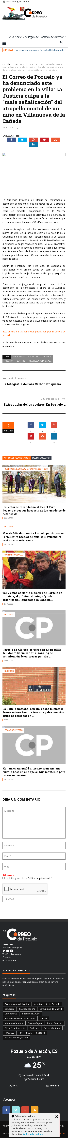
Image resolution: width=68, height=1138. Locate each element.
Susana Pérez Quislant (16, 1037)
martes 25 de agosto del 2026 (17, 1)
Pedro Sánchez (55, 1023)
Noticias (7, 59)
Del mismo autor (41, 457)
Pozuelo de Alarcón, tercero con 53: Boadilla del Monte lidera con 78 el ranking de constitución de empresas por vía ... (31, 653)
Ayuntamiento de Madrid (17, 1004)
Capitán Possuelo (13, 554)
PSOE (29, 1032)
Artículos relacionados (17, 457)
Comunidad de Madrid (50, 1008)
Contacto (6, 957)
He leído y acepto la (29, 878)
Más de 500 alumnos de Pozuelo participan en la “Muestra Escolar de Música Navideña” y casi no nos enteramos (33, 537)
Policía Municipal (52, 1027)
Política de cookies (33, 1134)
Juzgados (46, 356)
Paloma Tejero (35, 1023)
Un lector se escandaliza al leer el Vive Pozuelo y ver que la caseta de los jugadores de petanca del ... (34, 510)
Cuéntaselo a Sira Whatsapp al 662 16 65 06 (26, 469)
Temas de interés (13, 730)
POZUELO (8, 361)
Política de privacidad (39, 878)
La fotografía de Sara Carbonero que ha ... (33, 384)
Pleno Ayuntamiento (15, 1027)
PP (20, 1032)
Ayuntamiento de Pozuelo (25, 356)
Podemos (34, 1027)
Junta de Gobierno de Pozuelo (20, 1018)
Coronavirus (11, 1013)
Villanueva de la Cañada (40, 361)
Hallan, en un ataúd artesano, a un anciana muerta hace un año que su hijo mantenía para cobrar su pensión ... (33, 772)
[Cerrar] (56, 1116)
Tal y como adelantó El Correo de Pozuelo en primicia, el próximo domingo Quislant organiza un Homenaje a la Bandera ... (32, 596)
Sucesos (21, 361)
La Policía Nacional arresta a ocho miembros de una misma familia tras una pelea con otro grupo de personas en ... (33, 712)
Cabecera (10, 1008)
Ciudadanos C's (27, 1008)
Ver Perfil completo (11, 954)
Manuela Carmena (14, 1023)
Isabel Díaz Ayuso (31, 1013)
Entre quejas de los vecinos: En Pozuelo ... (35, 404)
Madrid (43, 1018)
